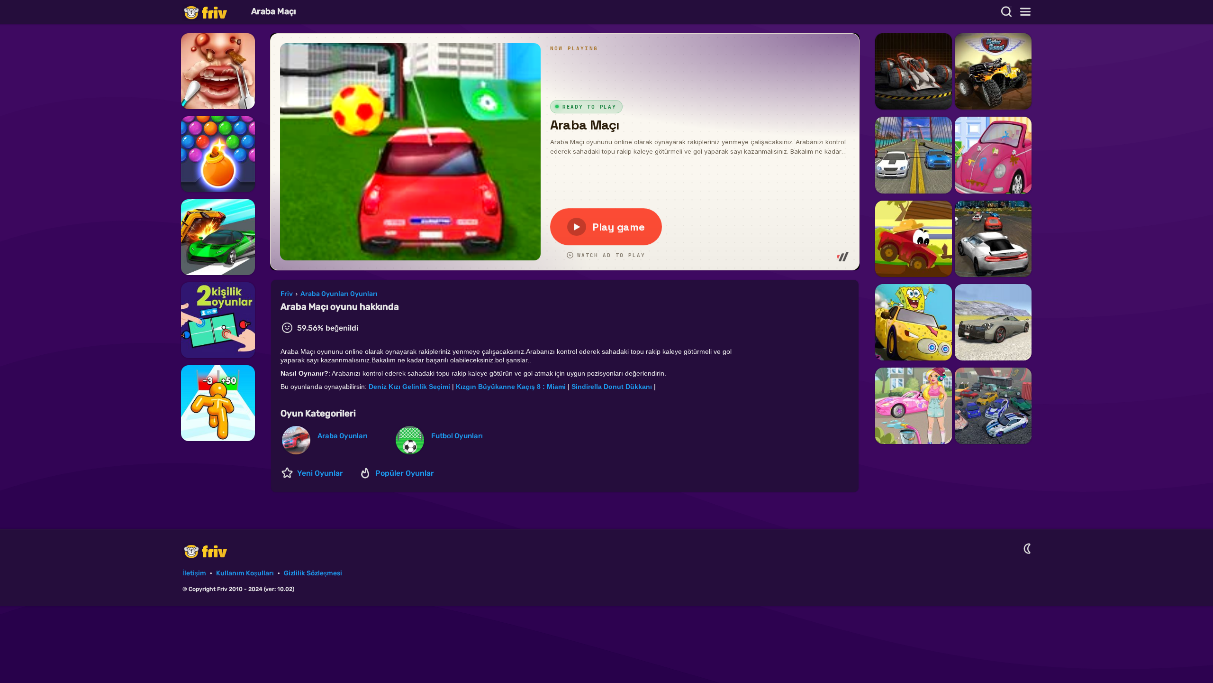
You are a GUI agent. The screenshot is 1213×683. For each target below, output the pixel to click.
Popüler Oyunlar (404, 473)
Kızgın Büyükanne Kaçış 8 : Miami (511, 386)
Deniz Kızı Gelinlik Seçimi (409, 386)
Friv (213, 12)
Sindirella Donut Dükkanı (611, 386)
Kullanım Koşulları (245, 573)
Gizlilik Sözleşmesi (313, 573)
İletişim (194, 573)
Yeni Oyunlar (320, 473)
